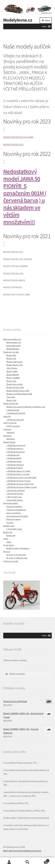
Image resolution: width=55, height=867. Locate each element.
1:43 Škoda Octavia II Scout (18, 481)
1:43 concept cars (14, 497)
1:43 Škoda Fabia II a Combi (18, 471)
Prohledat (27, 862)
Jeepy (8, 542)
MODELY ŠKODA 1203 (13, 144)
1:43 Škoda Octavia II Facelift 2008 (21, 477)
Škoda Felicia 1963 (14, 384)
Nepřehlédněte (12, 349)
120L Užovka (11, 368)
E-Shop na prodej (10, 561)
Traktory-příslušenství (16, 510)
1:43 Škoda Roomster (15, 452)
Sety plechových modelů (17, 516)
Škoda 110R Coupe (14, 361)
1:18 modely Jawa (14, 529)
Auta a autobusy (13, 513)
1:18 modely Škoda (14, 500)
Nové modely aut (13, 342)
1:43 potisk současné (15, 490)
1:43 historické (12, 410)
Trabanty (10, 432)
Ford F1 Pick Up (13, 426)
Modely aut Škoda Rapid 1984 (19, 394)
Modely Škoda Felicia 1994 (17, 390)
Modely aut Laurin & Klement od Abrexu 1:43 (25, 407)
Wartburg (10, 439)
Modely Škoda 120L (14, 365)
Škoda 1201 (11, 381)
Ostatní (9, 522)
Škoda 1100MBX (13, 378)
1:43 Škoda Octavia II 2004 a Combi (21, 487)
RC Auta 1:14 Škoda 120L (17, 558)
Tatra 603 (10, 397)
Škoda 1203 (11, 400)
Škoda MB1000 (12, 374)
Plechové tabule (13, 519)
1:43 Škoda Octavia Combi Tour (20, 484)
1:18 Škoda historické (15, 413)
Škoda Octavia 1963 (15, 387)
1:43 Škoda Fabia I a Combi (18, 474)
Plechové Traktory (14, 506)
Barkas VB (10, 535)
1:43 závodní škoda (14, 493)
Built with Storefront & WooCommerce (22, 850)
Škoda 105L (11, 355)
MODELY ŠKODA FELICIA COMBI (18, 137)
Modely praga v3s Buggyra (17, 548)
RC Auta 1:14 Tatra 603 (16, 554)
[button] (44, 26)
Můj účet (9, 862)
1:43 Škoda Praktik (14, 468)
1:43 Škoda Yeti (12, 455)
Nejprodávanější (13, 345)
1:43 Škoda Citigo (14, 461)
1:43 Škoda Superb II (15, 464)
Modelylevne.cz (17, 20)
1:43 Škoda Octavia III (15, 445)
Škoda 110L (11, 358)
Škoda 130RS (11, 371)
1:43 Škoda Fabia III (14, 448)
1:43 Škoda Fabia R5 (15, 419)
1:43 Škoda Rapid (13, 458)
